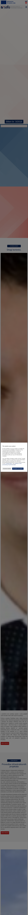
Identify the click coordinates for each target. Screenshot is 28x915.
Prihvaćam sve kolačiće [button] (18, 468)
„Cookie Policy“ (8, 463)
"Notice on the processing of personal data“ (12, 464)
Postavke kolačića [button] (7, 468)
